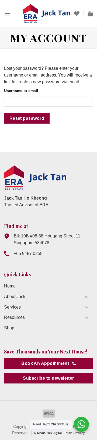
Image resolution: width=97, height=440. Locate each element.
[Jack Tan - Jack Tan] (46, 13)
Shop (9, 328)
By (47, 433)
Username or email (21, 90)
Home (10, 286)
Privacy (80, 433)
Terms (68, 433)
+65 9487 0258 (28, 253)
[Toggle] (87, 296)
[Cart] (90, 13)
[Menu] (7, 13)
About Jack (14, 296)
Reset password (26, 118)
